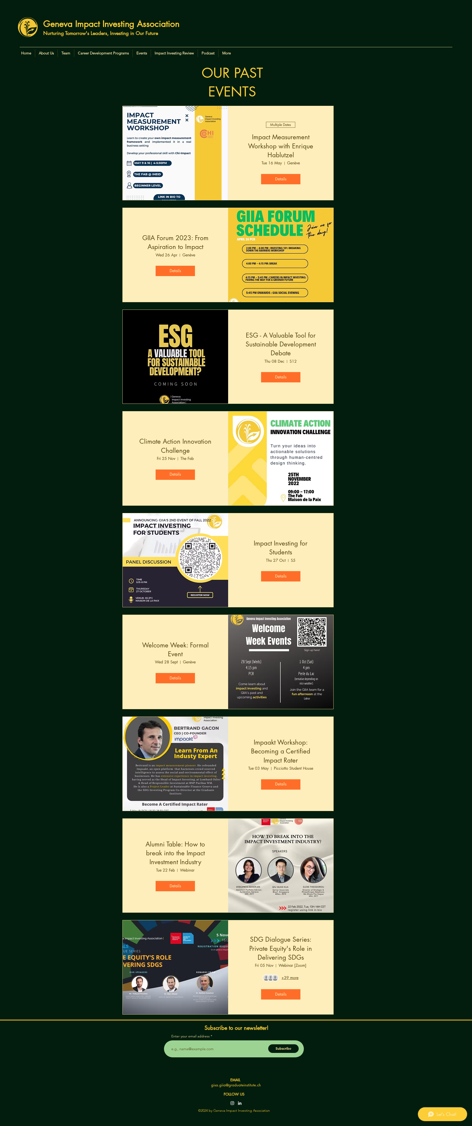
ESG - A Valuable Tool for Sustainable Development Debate (281, 344)
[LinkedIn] (239, 1103)
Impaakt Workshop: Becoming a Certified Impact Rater (280, 751)
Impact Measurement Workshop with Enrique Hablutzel (280, 146)
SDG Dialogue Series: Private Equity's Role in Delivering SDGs (280, 948)
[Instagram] (232, 1103)
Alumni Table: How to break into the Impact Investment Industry (175, 853)
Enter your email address (190, 1036)
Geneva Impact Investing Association (111, 23)
